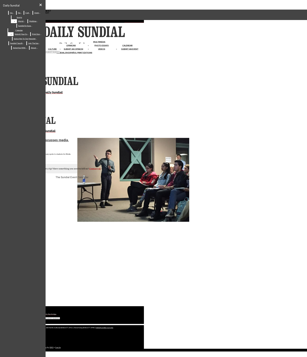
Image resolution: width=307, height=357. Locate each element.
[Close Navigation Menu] (40, 5)
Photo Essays (101, 45)
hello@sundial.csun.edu (104, 328)
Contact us (95, 168)
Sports (19, 17)
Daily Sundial (11, 5)
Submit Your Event (22, 34)
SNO (51, 347)
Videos (101, 49)
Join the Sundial (34, 43)
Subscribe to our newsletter (26, 38)
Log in (58, 347)
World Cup (22, 21)
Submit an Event (129, 49)
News (20, 13)
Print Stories (37, 34)
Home (12, 13)
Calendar (127, 45)
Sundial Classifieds (17, 43)
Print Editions (84, 52)
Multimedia (99, 42)
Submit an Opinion (73, 49)
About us (35, 48)
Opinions (71, 45)
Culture (28, 13)
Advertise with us (20, 48)
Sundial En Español (67, 52)
